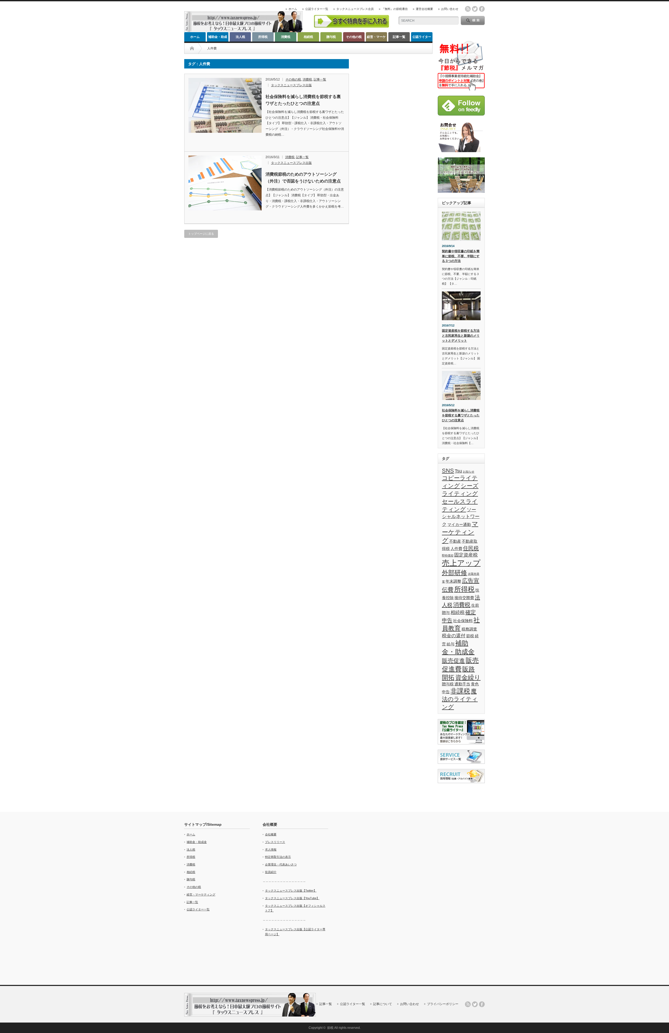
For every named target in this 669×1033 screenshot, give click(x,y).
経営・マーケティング (376, 38)
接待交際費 (464, 597)
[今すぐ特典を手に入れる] (351, 28)
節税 (470, 636)
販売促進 (453, 660)
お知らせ (468, 471)
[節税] (243, 30)
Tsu (458, 471)
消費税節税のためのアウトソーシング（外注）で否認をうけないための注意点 (303, 177)
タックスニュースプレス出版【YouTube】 (292, 898)
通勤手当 (462, 684)
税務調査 (469, 629)
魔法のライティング (460, 699)
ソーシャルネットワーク (461, 517)
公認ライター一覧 (316, 8)
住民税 (471, 548)
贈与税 (331, 37)
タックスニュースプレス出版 (291, 85)
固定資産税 (466, 555)
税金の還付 (453, 635)
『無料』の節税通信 (395, 8)
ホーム (293, 8)
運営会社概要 (424, 8)
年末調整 (453, 581)
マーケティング (460, 532)
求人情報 (270, 849)
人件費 (456, 548)
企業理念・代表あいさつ (281, 864)
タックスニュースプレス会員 (355, 8)
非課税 (460, 691)
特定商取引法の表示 (278, 856)
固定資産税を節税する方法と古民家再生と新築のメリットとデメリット (461, 335)
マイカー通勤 (459, 524)
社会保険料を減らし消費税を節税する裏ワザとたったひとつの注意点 (303, 100)
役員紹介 (270, 872)
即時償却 (447, 555)
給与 (450, 644)
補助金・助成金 (217, 38)
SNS (448, 470)
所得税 (263, 37)
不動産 (455, 541)
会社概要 (270, 834)
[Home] (192, 48)
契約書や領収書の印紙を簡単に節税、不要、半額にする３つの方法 (461, 256)
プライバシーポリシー (442, 1004)
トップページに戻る (201, 233)
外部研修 (454, 572)
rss (468, 9)
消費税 (285, 37)
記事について (382, 1004)
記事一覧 (399, 37)
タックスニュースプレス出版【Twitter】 (290, 890)
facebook (482, 9)
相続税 (308, 37)
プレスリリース (275, 841)
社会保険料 (463, 620)
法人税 (240, 37)
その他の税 (354, 37)
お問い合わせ (449, 8)
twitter (475, 9)
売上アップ (461, 563)
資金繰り (468, 677)
